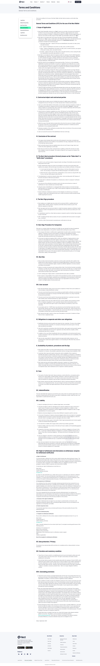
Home (31, 1)
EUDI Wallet (50, 648)
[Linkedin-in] (19, 654)
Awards (74, 645)
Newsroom (53, 1)
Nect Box (49, 643)
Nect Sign (49, 641)
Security (49, 650)
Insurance (62, 644)
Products (35, 1)
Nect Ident (49, 638)
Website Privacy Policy (24, 22)
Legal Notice (22, 20)
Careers (58, 1)
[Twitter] (21, 654)
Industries (42, 1)
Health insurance (63, 642)
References (75, 638)
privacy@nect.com (39, 472)
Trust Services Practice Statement (68, 660)
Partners (48, 1)
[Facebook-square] (27, 654)
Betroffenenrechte (23, 35)
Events (74, 650)
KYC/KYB (49, 645)
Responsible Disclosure (24, 30)
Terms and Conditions (24, 27)
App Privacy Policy (23, 25)
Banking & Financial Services (63, 639)
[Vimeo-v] (30, 654)
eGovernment (62, 651)
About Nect (75, 643)
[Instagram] (24, 654)
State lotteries (62, 649)
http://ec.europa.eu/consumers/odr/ (44, 615)
